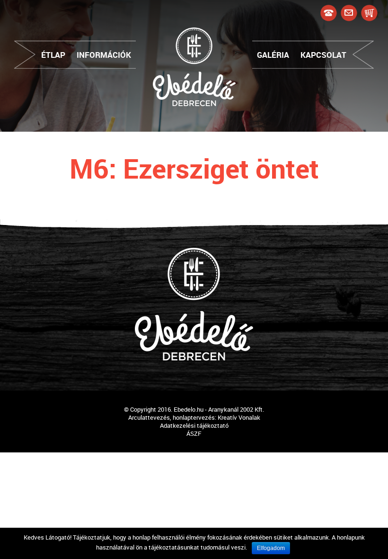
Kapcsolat (323, 54)
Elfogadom (271, 548)
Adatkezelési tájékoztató (194, 426)
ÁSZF (194, 434)
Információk (104, 54)
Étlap (53, 54)
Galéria (273, 54)
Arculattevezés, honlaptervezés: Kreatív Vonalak (194, 418)
